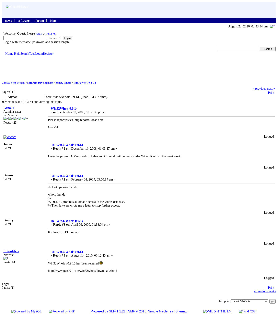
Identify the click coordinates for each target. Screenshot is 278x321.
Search (24, 53)
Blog (53, 20)
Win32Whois (63, 82)
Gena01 (8, 108)
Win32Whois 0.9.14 (84, 82)
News (8, 20)
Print (271, 92)
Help (17, 53)
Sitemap (181, 311)
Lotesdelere (11, 251)
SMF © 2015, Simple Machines (150, 311)
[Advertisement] (139, 68)
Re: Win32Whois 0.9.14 (66, 145)
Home (9, 53)
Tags (32, 53)
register (51, 33)
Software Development (40, 82)
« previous (259, 88)
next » (271, 88)
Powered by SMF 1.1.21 (108, 311)
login (39, 33)
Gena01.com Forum (13, 82)
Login (39, 53)
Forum (39, 20)
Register (48, 53)
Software (24, 20)
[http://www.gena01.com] (9, 137)
